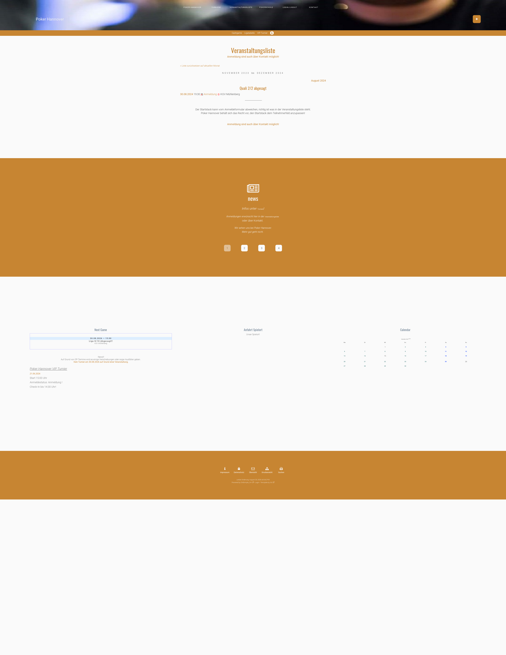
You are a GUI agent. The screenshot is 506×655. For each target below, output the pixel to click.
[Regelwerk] (272, 34)
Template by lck (266, 482)
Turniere (216, 7)
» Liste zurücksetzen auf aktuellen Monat (200, 66)
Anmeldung (210, 94)
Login (257, 482)
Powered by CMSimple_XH (242, 482)
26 (466, 362)
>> (409, 339)
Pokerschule (266, 7)
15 (385, 356)
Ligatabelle (249, 33)
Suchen (281, 472)
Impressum (224, 472)
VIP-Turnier (262, 33)
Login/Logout (290, 7)
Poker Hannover (192, 7)
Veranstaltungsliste (241, 7)
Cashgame (237, 33)
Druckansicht (267, 472)
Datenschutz (239, 472)
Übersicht (253, 472)
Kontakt (313, 7)
